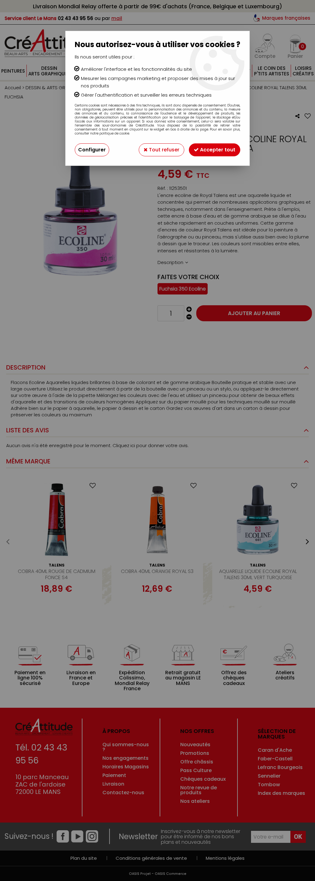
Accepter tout (217, 149)
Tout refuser (163, 149)
